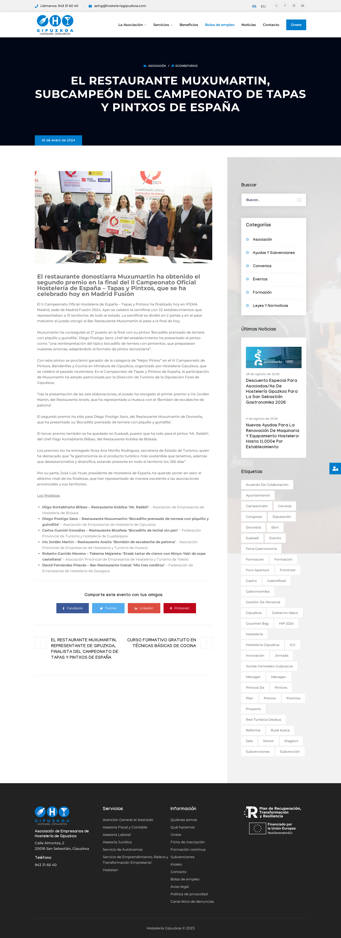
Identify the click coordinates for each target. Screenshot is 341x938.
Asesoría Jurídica (117, 842)
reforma (253, 730)
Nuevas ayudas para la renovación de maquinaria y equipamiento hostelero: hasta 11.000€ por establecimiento (272, 436)
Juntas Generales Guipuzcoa (269, 666)
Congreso (254, 517)
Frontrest (288, 570)
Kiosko (176, 864)
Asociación (157, 66)
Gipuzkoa (253, 613)
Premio (270, 698)
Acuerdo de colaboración (267, 485)
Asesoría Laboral (117, 834)
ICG (293, 645)
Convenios (262, 266)
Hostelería (254, 634)
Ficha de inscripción (187, 842)
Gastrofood (276, 581)
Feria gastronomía (261, 549)
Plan (249, 698)
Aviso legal (179, 886)
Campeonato (257, 506)
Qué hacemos (182, 827)
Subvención (290, 752)
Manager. (279, 677)
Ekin (275, 527)
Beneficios (189, 25)
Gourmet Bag (257, 623)
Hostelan (110, 870)
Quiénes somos (183, 820)
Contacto (271, 25)
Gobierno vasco (285, 613)
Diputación (282, 517)
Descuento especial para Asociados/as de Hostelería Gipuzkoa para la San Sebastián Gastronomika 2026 (272, 392)
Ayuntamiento (258, 495)
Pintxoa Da (255, 687)
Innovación (255, 655)
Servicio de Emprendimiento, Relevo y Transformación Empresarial (135, 860)
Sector (268, 741)
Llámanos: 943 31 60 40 (59, 6)
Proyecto (253, 709)
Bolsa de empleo (220, 25)
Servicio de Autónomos (122, 849)
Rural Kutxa (280, 730)
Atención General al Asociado (128, 820)
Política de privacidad (189, 894)
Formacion (255, 559)
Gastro (251, 581)
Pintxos (281, 687)
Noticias (248, 25)
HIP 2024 (286, 623)
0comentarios (186, 66)
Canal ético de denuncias (192, 901)
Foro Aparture (257, 570)
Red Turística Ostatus (263, 719)
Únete (296, 25)
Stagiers (291, 741)
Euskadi (252, 538)
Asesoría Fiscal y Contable (125, 827)
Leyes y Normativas (270, 306)
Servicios (161, 25)
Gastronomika (258, 591)
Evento (275, 538)
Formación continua (188, 849)
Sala (249, 741)
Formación (262, 293)
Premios (293, 698)
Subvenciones (258, 752)
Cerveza (284, 506)
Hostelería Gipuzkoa (262, 645)
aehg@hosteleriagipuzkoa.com (120, 6)
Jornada (281, 655)
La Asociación (130, 25)
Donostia (253, 527)
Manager (253, 677)
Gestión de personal (263, 602)
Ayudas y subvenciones (274, 253)
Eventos (260, 280)
